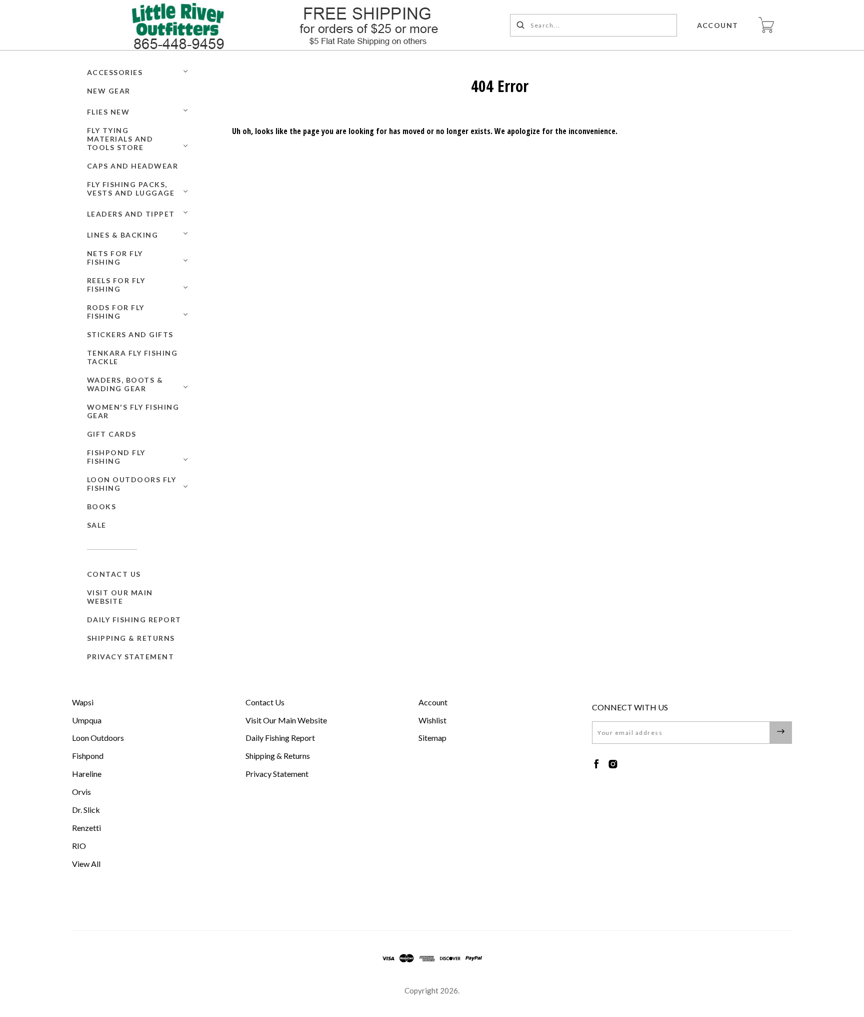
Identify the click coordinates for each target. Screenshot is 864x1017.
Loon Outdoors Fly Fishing (131, 483)
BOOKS (101, 506)
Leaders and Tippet (131, 214)
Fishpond (88, 755)
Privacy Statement (130, 656)
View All (86, 863)
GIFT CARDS (111, 434)
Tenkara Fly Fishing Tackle (132, 357)
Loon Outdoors (98, 737)
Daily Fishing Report (134, 619)
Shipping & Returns (131, 638)
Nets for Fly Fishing (115, 257)
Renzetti (86, 827)
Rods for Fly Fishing (115, 311)
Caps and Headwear (132, 166)
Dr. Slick (86, 809)
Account (718, 25)
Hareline (87, 773)
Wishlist (432, 720)
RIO (79, 845)
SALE (96, 525)
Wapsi (83, 702)
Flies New (108, 112)
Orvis (81, 791)
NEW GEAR (108, 91)
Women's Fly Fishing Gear (133, 411)
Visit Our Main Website (120, 596)
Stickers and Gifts (130, 334)
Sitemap (432, 737)
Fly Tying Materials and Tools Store (120, 139)
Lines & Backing (122, 235)
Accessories (115, 72)
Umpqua (87, 720)
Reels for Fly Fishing (116, 284)
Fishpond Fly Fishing (116, 456)
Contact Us (114, 574)
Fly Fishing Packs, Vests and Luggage (131, 188)
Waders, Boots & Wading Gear (125, 384)
